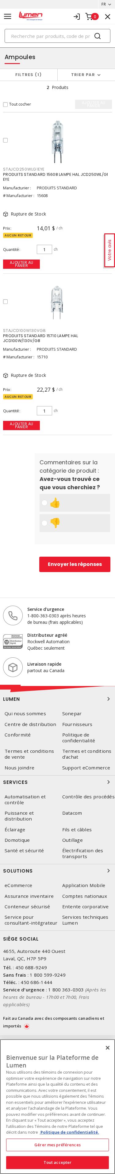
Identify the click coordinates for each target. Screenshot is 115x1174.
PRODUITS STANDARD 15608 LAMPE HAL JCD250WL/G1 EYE (55, 177)
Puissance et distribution (19, 816)
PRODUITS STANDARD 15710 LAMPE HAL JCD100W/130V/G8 (40, 338)
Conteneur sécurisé (27, 907)
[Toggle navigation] (7, 16)
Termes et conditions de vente (29, 754)
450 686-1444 (36, 982)
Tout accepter (58, 1162)
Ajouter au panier (21, 264)
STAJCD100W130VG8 (24, 330)
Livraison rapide (44, 664)
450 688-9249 (31, 967)
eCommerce (18, 885)
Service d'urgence (45, 609)
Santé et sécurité (24, 850)
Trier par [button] (83, 74)
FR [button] (104, 4)
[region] (57, 1106)
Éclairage (15, 830)
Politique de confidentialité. (69, 1132)
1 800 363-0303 (66, 989)
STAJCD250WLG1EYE (23, 169)
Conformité (18, 735)
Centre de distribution (30, 724)
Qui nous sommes (25, 713)
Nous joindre (19, 768)
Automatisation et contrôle (25, 799)
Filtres (27, 74)
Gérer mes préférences (57, 1145)
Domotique (17, 840)
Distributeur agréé (47, 635)
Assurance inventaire (29, 896)
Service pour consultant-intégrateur (31, 920)
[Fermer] (107, 1048)
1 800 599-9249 (48, 975)
